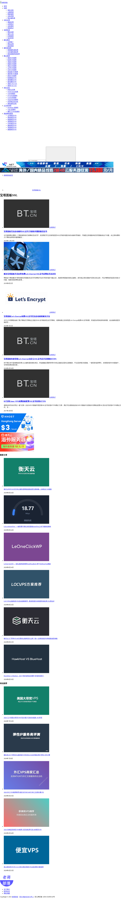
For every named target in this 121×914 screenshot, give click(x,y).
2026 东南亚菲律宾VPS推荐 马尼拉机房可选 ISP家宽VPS (22, 829)
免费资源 (7, 30)
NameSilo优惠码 (13, 99)
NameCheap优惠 (13, 91)
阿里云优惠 (11, 89)
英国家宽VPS (12, 127)
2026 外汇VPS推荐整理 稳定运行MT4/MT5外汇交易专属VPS (24, 792)
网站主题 (11, 32)
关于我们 (7, 889)
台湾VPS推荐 (12, 68)
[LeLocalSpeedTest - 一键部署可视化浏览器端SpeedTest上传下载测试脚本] (26, 523)
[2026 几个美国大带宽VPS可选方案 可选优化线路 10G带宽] (26, 714)
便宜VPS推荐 (12, 66)
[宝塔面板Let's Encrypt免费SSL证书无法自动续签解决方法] (27, 312)
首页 (5, 6)
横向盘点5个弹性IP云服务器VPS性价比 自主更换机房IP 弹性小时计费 (27, 755)
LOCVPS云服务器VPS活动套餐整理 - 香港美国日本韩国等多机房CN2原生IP (29, 601)
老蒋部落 (15, 897)
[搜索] (61, 154)
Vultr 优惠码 (12, 109)
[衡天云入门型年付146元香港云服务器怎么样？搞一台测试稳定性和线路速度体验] (26, 635)
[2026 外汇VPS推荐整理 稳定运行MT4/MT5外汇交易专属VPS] (26, 789)
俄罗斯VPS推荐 (13, 74)
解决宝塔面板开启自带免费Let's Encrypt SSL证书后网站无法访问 (30, 274)
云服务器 (11, 12)
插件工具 (11, 34)
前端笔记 (11, 28)
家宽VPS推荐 (12, 76)
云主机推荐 (7, 105)
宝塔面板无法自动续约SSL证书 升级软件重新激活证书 (25, 231)
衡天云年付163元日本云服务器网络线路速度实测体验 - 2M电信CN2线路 (28, 489)
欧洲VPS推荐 (12, 60)
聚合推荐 (7, 56)
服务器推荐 (7, 48)
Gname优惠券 (12, 97)
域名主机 (11, 10)
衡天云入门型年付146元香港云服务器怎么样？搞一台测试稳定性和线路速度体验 (30, 638)
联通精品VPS (12, 78)
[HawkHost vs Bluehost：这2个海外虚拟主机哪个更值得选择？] (26, 672)
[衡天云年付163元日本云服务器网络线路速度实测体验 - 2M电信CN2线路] (26, 486)
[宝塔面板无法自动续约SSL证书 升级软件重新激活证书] (27, 227)
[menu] (1, 1)
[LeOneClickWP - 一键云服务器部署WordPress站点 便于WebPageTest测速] (26, 560)
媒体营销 (11, 46)
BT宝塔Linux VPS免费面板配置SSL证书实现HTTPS (25, 401)
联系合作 (7, 891)
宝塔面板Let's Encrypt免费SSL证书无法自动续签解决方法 (27, 316)
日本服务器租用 (13, 52)
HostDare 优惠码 (13, 107)
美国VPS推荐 (12, 62)
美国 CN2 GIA (12, 84)
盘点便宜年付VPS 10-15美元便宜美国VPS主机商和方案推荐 (24, 867)
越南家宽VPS (12, 125)
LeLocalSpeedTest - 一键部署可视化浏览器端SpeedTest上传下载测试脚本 (27, 526)
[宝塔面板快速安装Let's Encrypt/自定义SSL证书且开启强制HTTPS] (27, 355)
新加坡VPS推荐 (13, 72)
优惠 (5, 8)
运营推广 (11, 42)
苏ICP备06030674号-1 (26, 897)
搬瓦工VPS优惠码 (13, 111)
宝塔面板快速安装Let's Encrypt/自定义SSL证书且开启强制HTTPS (30, 359)
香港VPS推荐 (12, 58)
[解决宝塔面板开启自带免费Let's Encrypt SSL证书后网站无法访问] (27, 270)
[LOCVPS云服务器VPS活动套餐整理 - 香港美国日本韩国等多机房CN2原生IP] (26, 598)
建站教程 (7, 40)
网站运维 (11, 44)
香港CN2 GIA (12, 86)
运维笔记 (11, 24)
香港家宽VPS (12, 117)
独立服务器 (11, 18)
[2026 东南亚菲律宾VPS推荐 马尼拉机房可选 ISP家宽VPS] (26, 826)
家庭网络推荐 (8, 113)
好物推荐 (11, 36)
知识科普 (11, 38)
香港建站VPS (12, 80)
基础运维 (11, 22)
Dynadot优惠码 (12, 95)
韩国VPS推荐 (12, 64)
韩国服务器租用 (13, 50)
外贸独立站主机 (13, 101)
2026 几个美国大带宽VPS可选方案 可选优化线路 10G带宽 (23, 717)
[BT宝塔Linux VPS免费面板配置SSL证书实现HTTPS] (27, 397)
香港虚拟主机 (12, 103)
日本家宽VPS (12, 123)
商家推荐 (11, 14)
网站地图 (7, 893)
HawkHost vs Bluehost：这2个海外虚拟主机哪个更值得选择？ (24, 676)
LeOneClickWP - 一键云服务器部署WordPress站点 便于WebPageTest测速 (27, 564)
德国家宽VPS (12, 129)
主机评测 (11, 16)
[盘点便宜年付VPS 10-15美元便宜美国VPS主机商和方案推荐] (26, 863)
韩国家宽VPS (12, 119)
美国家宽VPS (12, 121)
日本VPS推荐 (12, 70)
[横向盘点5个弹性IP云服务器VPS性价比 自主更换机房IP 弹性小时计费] (26, 751)
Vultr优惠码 (11, 93)
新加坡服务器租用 (14, 54)
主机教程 (11, 26)
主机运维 (7, 20)
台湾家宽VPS (12, 115)
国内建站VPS (12, 82)
